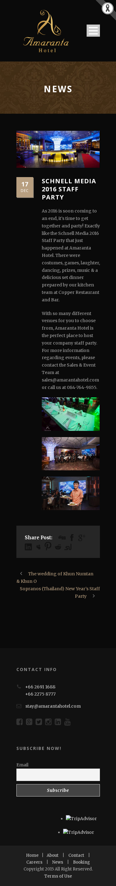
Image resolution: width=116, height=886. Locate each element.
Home (32, 855)
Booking (81, 862)
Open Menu (93, 31)
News (57, 862)
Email (22, 765)
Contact (76, 855)
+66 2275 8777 (40, 694)
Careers (34, 862)
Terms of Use (58, 876)
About (52, 855)
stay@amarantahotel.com (53, 706)
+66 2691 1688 (40, 687)
